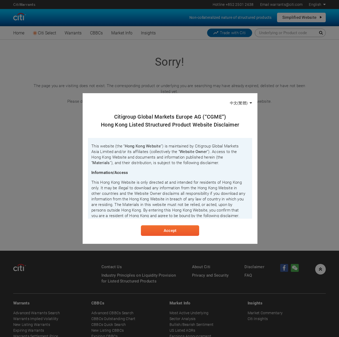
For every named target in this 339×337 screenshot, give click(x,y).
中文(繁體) (239, 103)
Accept (170, 230)
